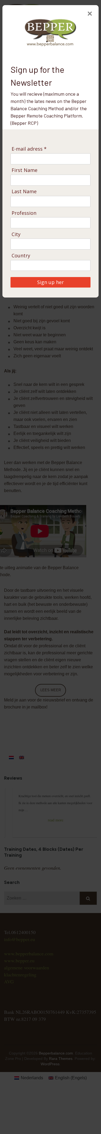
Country (21, 256)
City (16, 234)
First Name (24, 170)
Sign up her (50, 282)
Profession (24, 213)
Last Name (24, 191)
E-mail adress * (29, 149)
